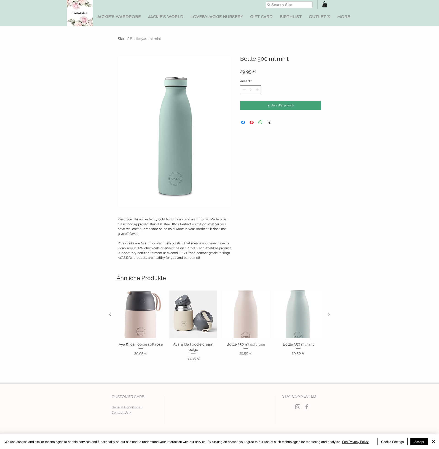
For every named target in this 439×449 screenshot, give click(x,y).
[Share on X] (269, 122)
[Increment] (257, 90)
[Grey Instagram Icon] (297, 406)
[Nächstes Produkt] (329, 314)
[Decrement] (243, 90)
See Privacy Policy (355, 441)
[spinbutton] (250, 90)
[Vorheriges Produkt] (110, 314)
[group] (219, 326)
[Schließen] (433, 441)
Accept (419, 441)
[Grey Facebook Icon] (306, 406)
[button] (118, 17)
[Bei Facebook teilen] (243, 122)
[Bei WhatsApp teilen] (260, 122)
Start (122, 39)
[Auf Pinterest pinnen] (251, 122)
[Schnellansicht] (141, 314)
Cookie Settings (392, 441)
